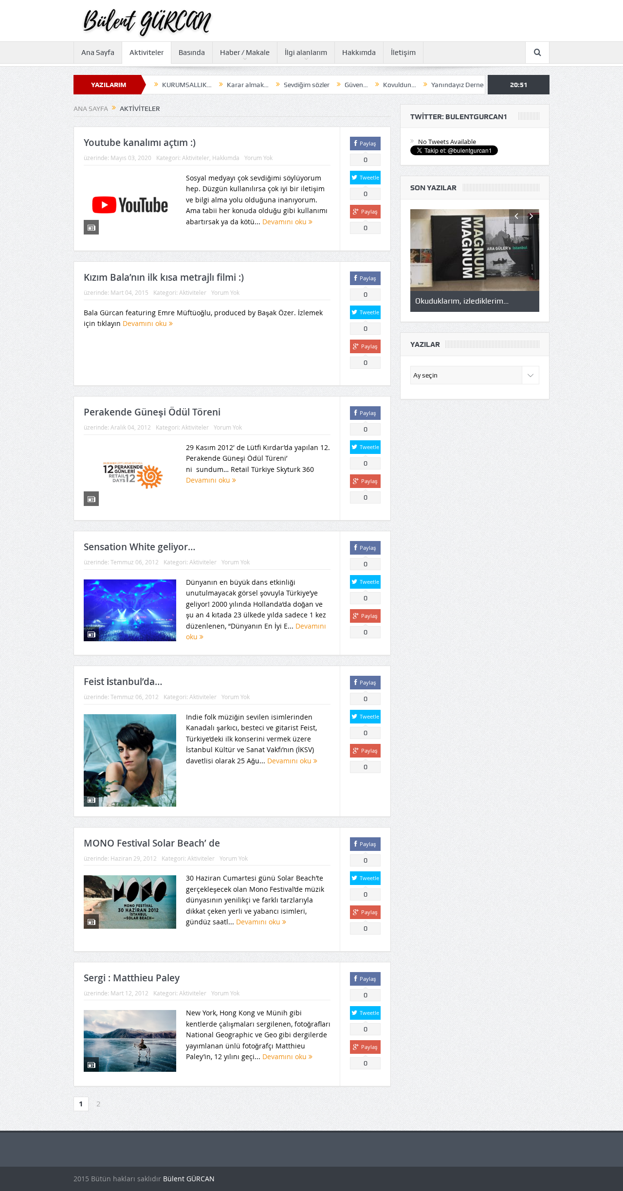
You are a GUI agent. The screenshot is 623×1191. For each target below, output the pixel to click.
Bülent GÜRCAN (189, 1178)
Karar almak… (214, 85)
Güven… (322, 85)
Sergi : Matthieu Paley (132, 978)
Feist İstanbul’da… (123, 681)
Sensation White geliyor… (140, 547)
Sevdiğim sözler (273, 85)
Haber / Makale (245, 52)
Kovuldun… (366, 85)
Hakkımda (359, 52)
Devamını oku (285, 221)
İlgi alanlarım (306, 52)
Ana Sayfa (97, 52)
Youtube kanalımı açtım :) (140, 142)
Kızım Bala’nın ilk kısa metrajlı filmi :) (164, 277)
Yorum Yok (258, 158)
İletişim (403, 52)
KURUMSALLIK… (153, 85)
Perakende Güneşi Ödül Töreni (152, 412)
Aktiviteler (146, 52)
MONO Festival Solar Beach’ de (152, 843)
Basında (192, 52)
